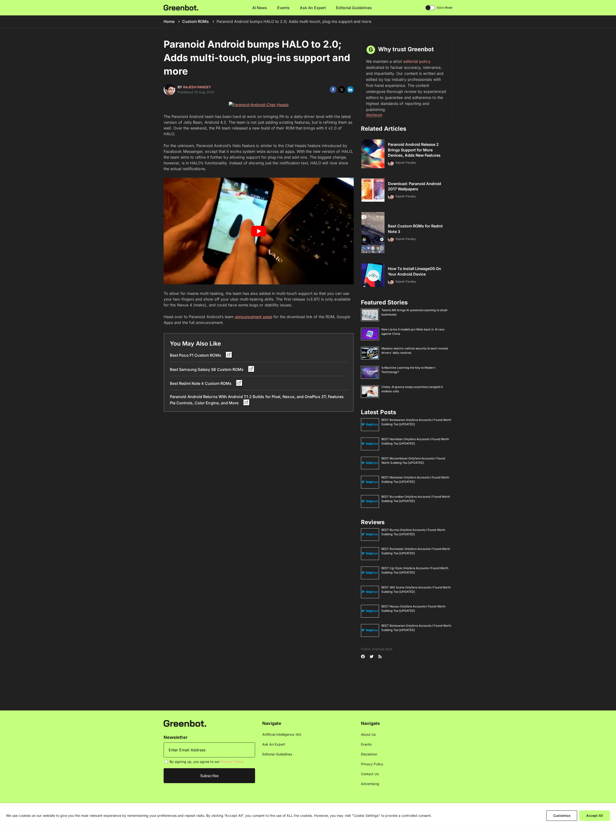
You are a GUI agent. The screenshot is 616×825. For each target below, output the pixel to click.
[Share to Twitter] (341, 89)
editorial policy (416, 61)
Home (169, 21)
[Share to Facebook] (333, 89)
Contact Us (370, 774)
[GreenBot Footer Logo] (185, 723)
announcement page (253, 316)
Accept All (594, 815)
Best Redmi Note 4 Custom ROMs (201, 383)
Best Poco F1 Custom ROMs (196, 355)
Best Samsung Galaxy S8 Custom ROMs (207, 369)
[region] (308, 814)
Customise (561, 815)
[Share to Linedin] (350, 89)
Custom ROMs (195, 21)
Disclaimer (369, 754)
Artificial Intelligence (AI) (281, 734)
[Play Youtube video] (259, 231)
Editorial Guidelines (354, 7)
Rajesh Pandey (197, 87)
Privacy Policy (231, 762)
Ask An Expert (313, 7)
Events (283, 7)
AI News (259, 7)
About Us (368, 734)
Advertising (370, 784)
